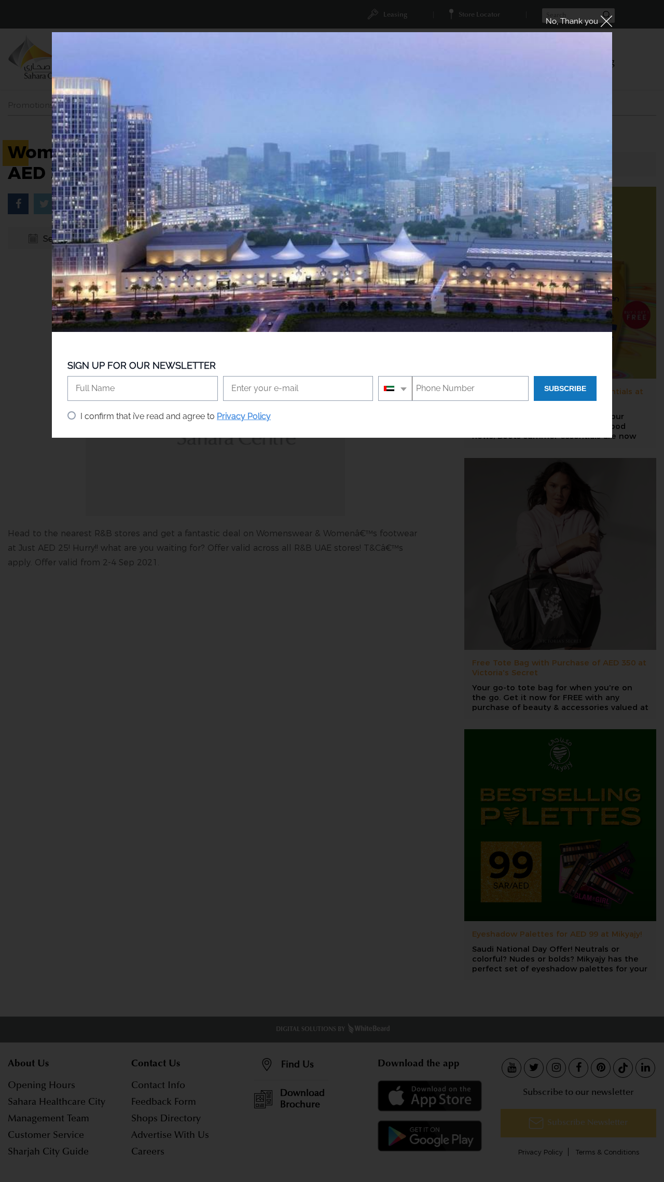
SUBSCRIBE (565, 388)
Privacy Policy (244, 416)
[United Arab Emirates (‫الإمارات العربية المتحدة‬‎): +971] (395, 388)
